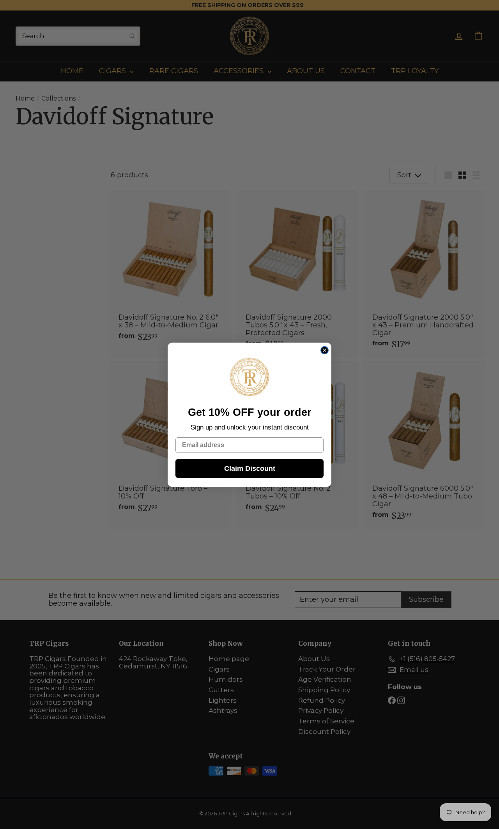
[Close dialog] (324, 350)
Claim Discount (249, 468)
